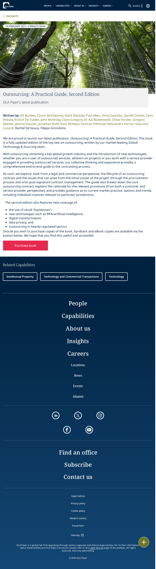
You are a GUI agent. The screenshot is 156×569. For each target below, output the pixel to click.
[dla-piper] (14, 5)
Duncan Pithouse (93, 124)
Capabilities (63, 5)
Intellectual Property (20, 276)
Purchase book (25, 245)
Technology (116, 276)
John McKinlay (51, 120)
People (48, 5)
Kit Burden (28, 115)
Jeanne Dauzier (26, 124)
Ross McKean (70, 124)
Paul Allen (93, 115)
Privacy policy (78, 503)
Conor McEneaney (50, 115)
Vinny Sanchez (112, 115)
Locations (78, 365)
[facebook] (67, 430)
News (78, 375)
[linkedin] (56, 415)
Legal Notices (96, 548)
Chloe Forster (121, 120)
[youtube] (89, 430)
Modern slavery (78, 518)
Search (136, 6)
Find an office (78, 452)
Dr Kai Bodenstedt (97, 120)
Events (78, 386)
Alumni (78, 396)
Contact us (78, 477)
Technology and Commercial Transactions (71, 276)
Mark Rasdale (74, 115)
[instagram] (100, 415)
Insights (93, 5)
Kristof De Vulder (26, 120)
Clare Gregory (72, 120)
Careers (107, 5)
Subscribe (78, 464)
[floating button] (143, 542)
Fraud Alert (78, 525)
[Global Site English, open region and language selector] (148, 6)
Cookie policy (78, 510)
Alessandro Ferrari (120, 124)
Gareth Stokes (134, 115)
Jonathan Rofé (48, 124)
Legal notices (78, 496)
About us (79, 5)
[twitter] (78, 415)
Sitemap (75, 535)
